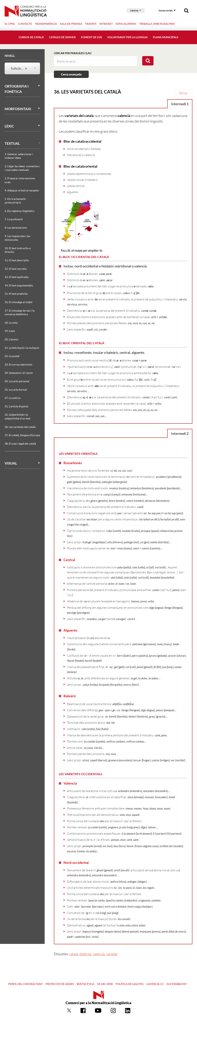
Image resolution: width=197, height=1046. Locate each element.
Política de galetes (130, 984)
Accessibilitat (177, 984)
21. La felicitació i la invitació (22, 347)
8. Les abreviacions (16, 227)
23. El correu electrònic (19, 364)
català (73, 954)
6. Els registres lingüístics (19, 211)
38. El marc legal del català (20, 443)
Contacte (25, 23)
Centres (134, 10)
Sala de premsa (71, 23)
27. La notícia (12, 397)
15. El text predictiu (16, 293)
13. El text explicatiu (17, 277)
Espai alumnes (126, 23)
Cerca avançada (71, 74)
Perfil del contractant (25, 984)
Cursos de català (31, 37)
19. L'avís (10, 330)
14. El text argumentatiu (19, 285)
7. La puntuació (14, 219)
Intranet (106, 23)
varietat (111, 954)
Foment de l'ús (91, 37)
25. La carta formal (16, 389)
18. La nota (11, 322)
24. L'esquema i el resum (19, 372)
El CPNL (10, 23)
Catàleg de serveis (62, 37)
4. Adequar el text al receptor (22, 190)
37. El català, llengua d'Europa (22, 435)
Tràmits (91, 23)
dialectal (85, 954)
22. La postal (12, 356)
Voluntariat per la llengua (127, 37)
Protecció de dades (60, 984)
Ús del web (105, 984)
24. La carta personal (17, 381)
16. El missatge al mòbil (18, 302)
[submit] (148, 60)
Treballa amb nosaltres (157, 23)
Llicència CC (155, 984)
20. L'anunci (11, 339)
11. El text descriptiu (17, 260)
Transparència (46, 23)
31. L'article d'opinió (16, 406)
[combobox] (20, 68)
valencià (99, 954)
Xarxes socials (166, 10)
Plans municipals (165, 37)
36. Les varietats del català (20, 426)
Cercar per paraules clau (72, 53)
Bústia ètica (85, 984)
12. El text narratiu (16, 268)
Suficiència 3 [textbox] (20, 68)
